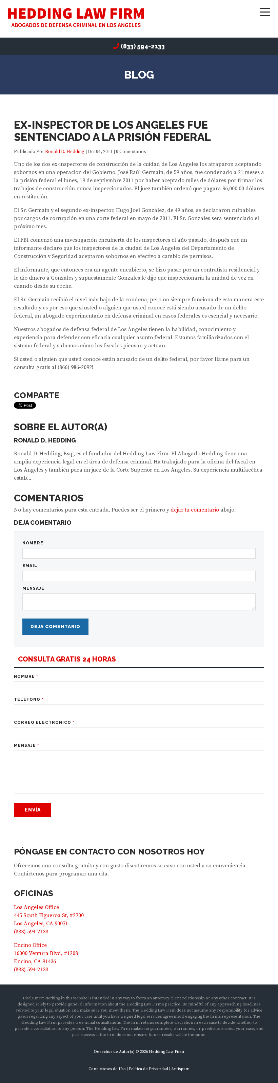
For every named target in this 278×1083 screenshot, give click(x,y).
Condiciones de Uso (107, 1068)
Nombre (32, 543)
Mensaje (33, 588)
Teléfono (28, 699)
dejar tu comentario (195, 509)
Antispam (180, 1068)
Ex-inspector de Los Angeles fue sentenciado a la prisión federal (112, 130)
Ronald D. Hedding (64, 152)
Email (29, 565)
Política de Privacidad (148, 1068)
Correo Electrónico (44, 722)
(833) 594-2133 (143, 46)
